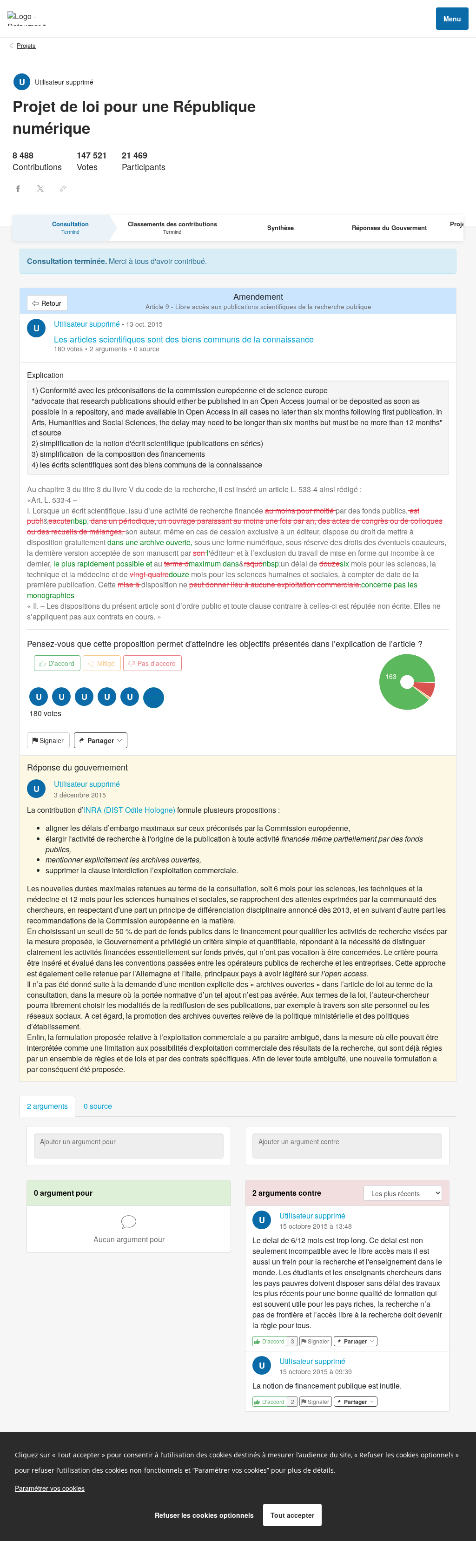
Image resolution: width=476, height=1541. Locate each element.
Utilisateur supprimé (87, 323)
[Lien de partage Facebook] (18, 188)
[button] (47, 1106)
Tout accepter (292, 1515)
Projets (26, 45)
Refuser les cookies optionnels (204, 1515)
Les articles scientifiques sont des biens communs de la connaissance (184, 339)
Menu (452, 18)
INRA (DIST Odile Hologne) (129, 809)
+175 (153, 697)
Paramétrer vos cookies (50, 1488)
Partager (100, 740)
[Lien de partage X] (40, 188)
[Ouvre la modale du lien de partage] (62, 188)
